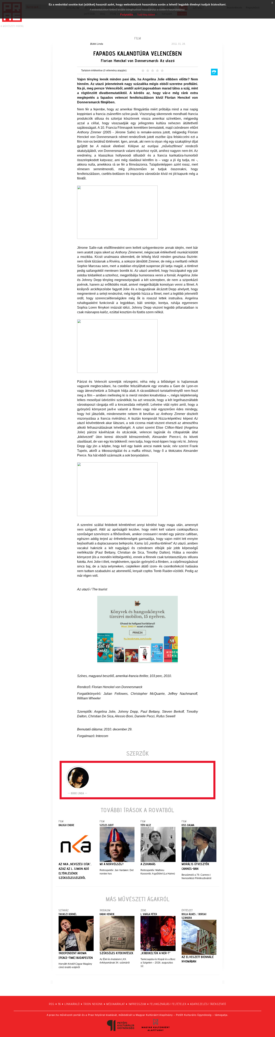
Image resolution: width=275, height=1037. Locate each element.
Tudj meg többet (146, 14)
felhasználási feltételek (168, 1004)
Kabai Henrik (107, 914)
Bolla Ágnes (189, 914)
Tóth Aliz (146, 825)
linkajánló (72, 1004)
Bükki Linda (96, 44)
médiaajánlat (115, 1004)
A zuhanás (148, 864)
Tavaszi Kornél (68, 914)
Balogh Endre (66, 825)
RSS (51, 1004)
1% (59, 1004)
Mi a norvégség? (112, 864)
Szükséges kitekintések (116, 953)
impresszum (137, 1004)
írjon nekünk (93, 1004)
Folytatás (126, 14)
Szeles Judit (107, 825)
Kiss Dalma (188, 825)
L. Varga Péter (149, 914)
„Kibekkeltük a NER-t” (156, 953)
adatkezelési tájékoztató (208, 1004)
